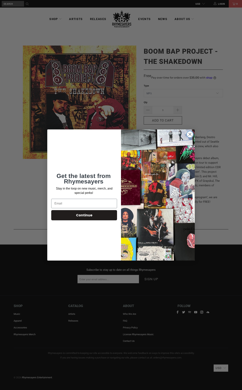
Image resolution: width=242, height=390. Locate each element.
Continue (84, 215)
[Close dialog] (190, 134)
